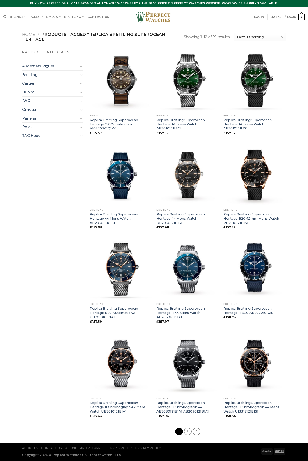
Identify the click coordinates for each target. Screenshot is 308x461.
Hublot (28, 92)
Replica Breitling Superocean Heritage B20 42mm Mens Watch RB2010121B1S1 (251, 218)
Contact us (98, 16)
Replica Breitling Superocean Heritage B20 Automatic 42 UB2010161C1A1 (114, 313)
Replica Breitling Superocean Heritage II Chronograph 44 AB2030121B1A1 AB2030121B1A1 (182, 407)
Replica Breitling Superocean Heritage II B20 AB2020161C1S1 (249, 311)
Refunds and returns (84, 448)
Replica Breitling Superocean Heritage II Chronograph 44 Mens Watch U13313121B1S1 (251, 407)
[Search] (5, 17)
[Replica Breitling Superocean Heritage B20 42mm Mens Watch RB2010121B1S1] (254, 175)
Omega (52, 16)
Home (28, 34)
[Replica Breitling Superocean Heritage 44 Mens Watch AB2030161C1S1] (121, 175)
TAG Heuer (32, 136)
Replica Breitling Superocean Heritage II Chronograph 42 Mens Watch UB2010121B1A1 (118, 407)
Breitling (72, 16)
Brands (16, 16)
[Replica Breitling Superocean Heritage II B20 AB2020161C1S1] (254, 269)
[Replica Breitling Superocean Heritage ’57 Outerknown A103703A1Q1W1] (121, 80)
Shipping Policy (119, 448)
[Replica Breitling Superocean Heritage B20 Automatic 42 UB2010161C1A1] (121, 269)
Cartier (28, 83)
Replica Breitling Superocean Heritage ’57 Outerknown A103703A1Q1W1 (114, 124)
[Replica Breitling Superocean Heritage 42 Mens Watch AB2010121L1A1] (187, 80)
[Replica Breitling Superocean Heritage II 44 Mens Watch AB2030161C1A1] (187, 269)
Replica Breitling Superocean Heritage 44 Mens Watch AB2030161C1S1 (114, 218)
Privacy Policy (148, 448)
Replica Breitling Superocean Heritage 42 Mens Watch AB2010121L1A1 (180, 124)
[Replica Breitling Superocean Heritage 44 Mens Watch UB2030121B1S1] (187, 175)
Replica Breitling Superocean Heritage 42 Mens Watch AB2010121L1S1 (247, 124)
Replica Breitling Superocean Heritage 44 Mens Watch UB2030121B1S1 (180, 218)
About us (30, 448)
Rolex (35, 16)
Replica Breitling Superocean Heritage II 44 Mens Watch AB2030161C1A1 (180, 313)
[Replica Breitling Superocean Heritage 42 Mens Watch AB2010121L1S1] (254, 80)
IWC (26, 101)
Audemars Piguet (38, 66)
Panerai (29, 118)
